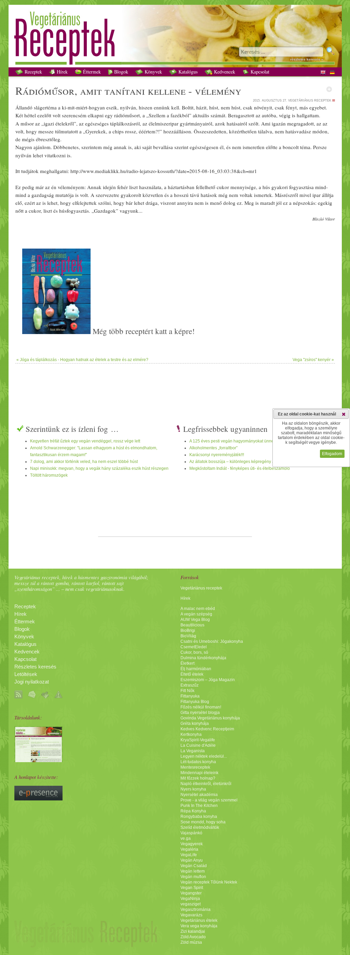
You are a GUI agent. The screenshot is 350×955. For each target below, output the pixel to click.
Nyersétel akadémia (199, 794)
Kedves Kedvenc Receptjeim (207, 729)
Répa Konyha (193, 811)
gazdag (39, 194)
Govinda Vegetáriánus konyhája (210, 718)
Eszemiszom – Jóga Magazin (207, 679)
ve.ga (185, 838)
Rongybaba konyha (198, 816)
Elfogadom (332, 453)
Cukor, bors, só (194, 652)
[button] (343, 414)
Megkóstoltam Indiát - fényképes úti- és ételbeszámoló (239, 468)
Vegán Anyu (191, 860)
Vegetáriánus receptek (201, 588)
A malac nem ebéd (197, 608)
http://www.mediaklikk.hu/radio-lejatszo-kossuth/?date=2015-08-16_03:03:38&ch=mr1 (163, 171)
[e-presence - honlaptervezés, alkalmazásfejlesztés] (38, 798)
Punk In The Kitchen (199, 805)
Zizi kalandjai (192, 931)
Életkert (187, 663)
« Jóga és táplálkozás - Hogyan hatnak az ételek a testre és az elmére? (82, 359)
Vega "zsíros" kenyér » (313, 359)
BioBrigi (187, 630)
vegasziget (190, 904)
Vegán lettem (192, 871)
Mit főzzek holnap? (197, 778)
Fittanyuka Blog (194, 701)
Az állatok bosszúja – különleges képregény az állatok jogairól (247, 461)
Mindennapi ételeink (199, 772)
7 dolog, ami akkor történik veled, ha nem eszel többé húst (84, 461)
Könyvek (152, 71)
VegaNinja (190, 898)
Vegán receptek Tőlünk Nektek (208, 882)
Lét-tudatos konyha (198, 761)
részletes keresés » (306, 59)
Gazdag (102, 210)
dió (36, 90)
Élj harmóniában (195, 668)
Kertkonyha (191, 734)
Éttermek (91, 71)
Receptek (32, 71)
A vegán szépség (196, 614)
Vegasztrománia (195, 909)
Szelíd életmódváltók (199, 827)
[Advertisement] (175, 385)
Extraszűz (189, 685)
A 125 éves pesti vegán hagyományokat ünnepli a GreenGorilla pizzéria (255, 441)
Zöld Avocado (193, 936)
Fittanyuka (190, 696)
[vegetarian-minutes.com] (38, 760)
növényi (262, 107)
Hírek (61, 71)
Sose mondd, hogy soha (203, 822)
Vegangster (191, 893)
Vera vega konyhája (198, 926)
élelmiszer (159, 123)
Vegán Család (193, 865)
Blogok (120, 71)
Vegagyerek (191, 843)
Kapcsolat (259, 71)
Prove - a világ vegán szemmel (209, 800)
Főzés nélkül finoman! (200, 707)
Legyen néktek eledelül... (203, 756)
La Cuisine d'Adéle (198, 745)
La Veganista (192, 750)
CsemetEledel (193, 647)
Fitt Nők (187, 690)
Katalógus (187, 71)
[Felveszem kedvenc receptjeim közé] (329, 89)
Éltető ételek (191, 674)
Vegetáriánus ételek (198, 920)
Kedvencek (224, 71)
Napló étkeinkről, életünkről (205, 783)
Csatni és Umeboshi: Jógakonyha (211, 641)
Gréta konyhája (194, 723)
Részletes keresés (35, 666)
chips (118, 131)
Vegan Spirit (191, 887)
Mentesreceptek (195, 767)
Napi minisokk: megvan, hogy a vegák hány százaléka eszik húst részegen (99, 468)
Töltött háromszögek (49, 475)
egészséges (97, 123)
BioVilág (188, 636)
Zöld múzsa (191, 942)
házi (200, 107)
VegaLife (188, 854)
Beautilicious (192, 625)
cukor (223, 187)
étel (59, 123)
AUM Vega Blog (195, 619)
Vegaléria (189, 849)
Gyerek (93, 131)
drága (152, 202)
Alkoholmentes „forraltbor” (213, 448)
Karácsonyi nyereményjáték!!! (216, 454)
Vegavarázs (191, 915)
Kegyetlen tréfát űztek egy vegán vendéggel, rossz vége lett (85, 441)
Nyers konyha (193, 789)
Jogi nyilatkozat (31, 682)
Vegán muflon (193, 876)
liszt (133, 187)
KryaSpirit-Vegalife (197, 740)
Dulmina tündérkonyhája (203, 657)
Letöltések (25, 674)
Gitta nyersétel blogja (200, 712)
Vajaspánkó (191, 833)
